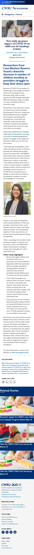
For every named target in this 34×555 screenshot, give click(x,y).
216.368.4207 (20, 507)
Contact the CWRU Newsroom (9, 517)
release (4, 373)
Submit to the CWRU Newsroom (10, 524)
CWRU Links (6, 538)
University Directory (7, 548)
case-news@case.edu (7, 509)
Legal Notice (5, 494)
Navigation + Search (11, 15)
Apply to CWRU (6, 541)
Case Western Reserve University (14, 487)
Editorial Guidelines (7, 519)
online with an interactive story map (16, 134)
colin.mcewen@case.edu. (20, 353)
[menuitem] (17, 517)
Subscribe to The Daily (7, 521)
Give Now (4, 543)
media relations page (17, 504)
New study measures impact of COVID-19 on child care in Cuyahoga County (16, 367)
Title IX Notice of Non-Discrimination (11, 496)
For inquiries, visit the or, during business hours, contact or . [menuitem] (13, 507)
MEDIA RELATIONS (8, 502)
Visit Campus (5, 545)
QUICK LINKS (6, 514)
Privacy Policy (12, 494)
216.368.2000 (5, 492)
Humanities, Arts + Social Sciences (17, 373)
